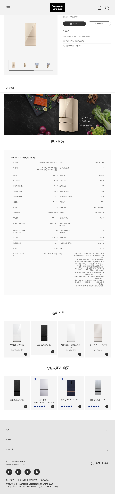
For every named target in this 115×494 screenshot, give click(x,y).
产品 (7, 430)
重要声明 (33, 480)
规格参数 (10, 88)
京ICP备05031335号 (48, 486)
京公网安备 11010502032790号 (21, 486)
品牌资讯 (9, 439)
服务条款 (22, 480)
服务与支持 (9, 449)
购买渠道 (100, 24)
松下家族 (10, 480)
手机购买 (75, 24)
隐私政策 (44, 480)
